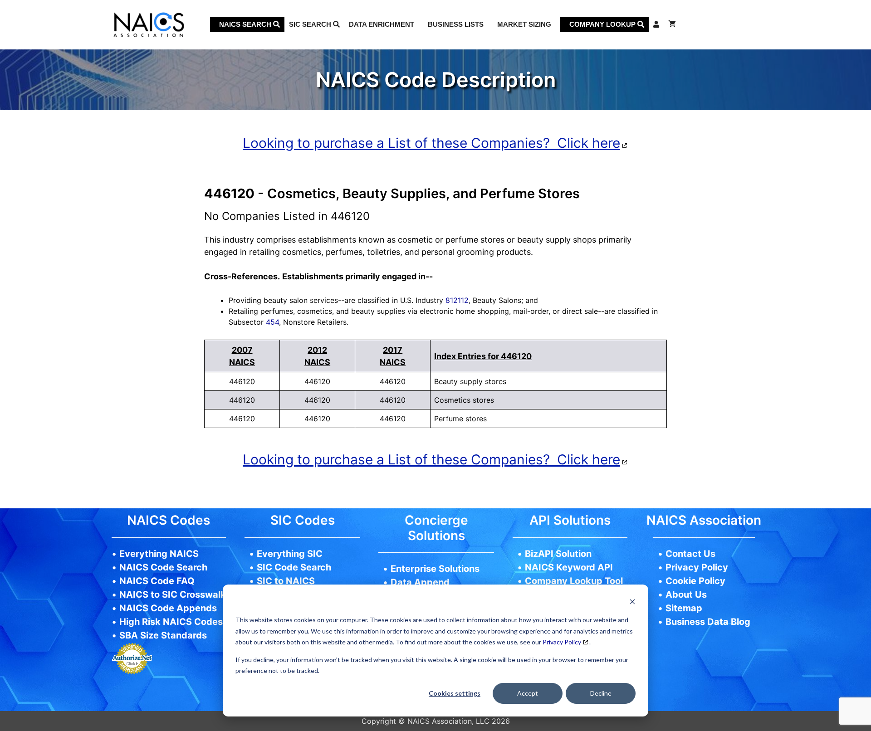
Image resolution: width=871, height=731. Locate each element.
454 (272, 322)
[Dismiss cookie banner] (632, 603)
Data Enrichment (381, 24)
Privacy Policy (562, 642)
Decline (601, 693)
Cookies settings (454, 693)
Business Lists (456, 24)
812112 (457, 300)
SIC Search (311, 24)
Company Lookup (603, 24)
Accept (527, 693)
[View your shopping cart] (672, 24)
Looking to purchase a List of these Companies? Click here (431, 143)
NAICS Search (246, 24)
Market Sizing (524, 24)
